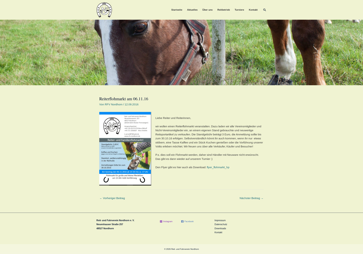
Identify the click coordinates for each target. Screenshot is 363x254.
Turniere (239, 9)
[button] (265, 10)
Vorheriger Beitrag (112, 198)
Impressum (220, 220)
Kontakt (253, 9)
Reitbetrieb (223, 9)
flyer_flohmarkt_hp (218, 167)
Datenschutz (221, 224)
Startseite (176, 9)
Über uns (207, 9)
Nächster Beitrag (251, 198)
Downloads (220, 228)
